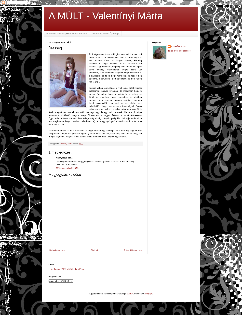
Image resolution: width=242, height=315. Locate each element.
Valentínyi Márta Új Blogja (105, 33)
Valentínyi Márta (178, 46)
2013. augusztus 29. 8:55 (67, 168)
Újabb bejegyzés (57, 250)
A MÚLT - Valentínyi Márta (106, 15)
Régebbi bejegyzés (133, 250)
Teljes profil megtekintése (179, 51)
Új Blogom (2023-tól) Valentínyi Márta (67, 269)
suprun (130, 294)
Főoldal (94, 250)
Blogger (148, 294)
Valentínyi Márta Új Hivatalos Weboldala (66, 33)
